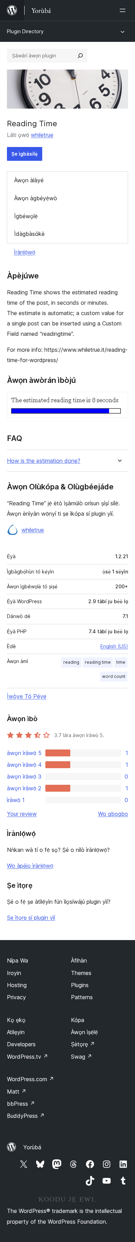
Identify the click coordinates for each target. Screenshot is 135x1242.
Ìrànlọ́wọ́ (24, 252)
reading (71, 662)
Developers (21, 1044)
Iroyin (14, 972)
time (120, 662)
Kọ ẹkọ (16, 1019)
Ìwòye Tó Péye (26, 696)
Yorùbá (32, 1147)
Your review (22, 813)
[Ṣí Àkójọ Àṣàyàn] (124, 10)
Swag (81, 1056)
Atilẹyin (16, 1032)
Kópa (77, 1019)
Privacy (16, 997)
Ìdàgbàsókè (29, 233)
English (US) (114, 646)
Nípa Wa (17, 960)
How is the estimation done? (43, 461)
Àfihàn (79, 960)
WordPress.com (30, 1079)
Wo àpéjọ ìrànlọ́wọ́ (30, 865)
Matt (16, 1091)
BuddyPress (26, 1115)
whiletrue (42, 134)
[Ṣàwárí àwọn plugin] (80, 56)
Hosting (17, 985)
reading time (98, 662)
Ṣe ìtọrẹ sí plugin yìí (31, 917)
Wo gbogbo (113, 813)
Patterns (82, 997)
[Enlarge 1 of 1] (118, 401)
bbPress (21, 1103)
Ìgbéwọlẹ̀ (26, 216)
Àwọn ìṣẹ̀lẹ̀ (84, 1032)
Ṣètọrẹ (83, 1044)
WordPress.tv (27, 1056)
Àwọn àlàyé (29, 180)
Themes (81, 972)
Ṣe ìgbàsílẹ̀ (24, 154)
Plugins (80, 985)
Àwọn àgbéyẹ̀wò (35, 198)
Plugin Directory (25, 31)
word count (113, 676)
